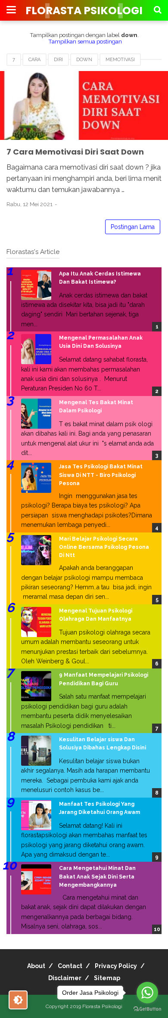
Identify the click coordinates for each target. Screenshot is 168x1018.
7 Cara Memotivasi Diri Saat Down (75, 151)
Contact (70, 965)
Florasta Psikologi (84, 10)
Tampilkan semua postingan (85, 41)
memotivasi (120, 59)
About (36, 965)
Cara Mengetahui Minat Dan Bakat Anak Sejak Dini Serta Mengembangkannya (97, 876)
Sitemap (107, 978)
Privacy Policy (116, 965)
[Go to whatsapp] (147, 992)
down (84, 59)
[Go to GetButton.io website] (147, 1009)
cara (34, 59)
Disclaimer (64, 978)
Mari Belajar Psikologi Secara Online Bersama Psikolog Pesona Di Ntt (104, 547)
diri (58, 59)
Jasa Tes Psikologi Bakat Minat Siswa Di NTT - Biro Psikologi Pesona (101, 475)
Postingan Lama (133, 226)
